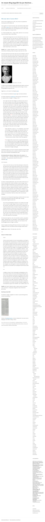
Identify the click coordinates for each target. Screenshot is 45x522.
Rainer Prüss (35, 486)
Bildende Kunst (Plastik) (37, 267)
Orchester (34, 388)
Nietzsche (34, 484)
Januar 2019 (35, 160)
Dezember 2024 (35, 61)
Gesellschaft (35, 296)
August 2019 (35, 150)
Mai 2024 (34, 70)
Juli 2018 (34, 168)
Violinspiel (34, 500)
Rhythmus (34, 411)
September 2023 (35, 81)
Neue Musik (35, 381)
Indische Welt (35, 312)
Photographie (35, 397)
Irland (34, 317)
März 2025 (34, 56)
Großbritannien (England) (37, 306)
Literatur (35, 348)
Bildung (34, 268)
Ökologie (34, 386)
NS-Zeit (34, 384)
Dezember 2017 (35, 178)
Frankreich (34, 285)
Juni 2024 (34, 69)
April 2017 (34, 189)
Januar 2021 (35, 126)
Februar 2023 (35, 91)
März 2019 (34, 157)
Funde (34, 289)
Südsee (34, 429)
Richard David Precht (38, 493)
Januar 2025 (35, 59)
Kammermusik (35, 328)
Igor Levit (41, 476)
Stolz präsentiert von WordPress (15, 519)
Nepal (34, 380)
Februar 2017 (35, 192)
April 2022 (34, 105)
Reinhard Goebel (36, 490)
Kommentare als (36, 511)
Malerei (34, 358)
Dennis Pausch (8, 323)
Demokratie (35, 468)
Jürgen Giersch (35, 327)
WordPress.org (35, 512)
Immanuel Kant (35, 477)
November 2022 (35, 95)
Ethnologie (34, 277)
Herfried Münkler (36, 476)
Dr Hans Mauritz (36, 470)
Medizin (34, 362)
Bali (33, 263)
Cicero (7, 27)
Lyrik (33, 356)
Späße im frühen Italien (12, 325)
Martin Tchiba (35, 482)
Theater (34, 434)
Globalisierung (35, 300)
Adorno (34, 461)
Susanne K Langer (36, 498)
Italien (34, 321)
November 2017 (35, 179)
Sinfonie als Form (36, 416)
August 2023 (35, 83)
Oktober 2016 (35, 197)
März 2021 (34, 123)
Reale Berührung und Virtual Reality (24, 8)
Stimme (34, 423)
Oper (33, 387)
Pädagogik (34, 391)
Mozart (34, 366)
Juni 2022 (34, 102)
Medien (34, 360)
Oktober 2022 (35, 97)
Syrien (34, 430)
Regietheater (35, 406)
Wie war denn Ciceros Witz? (9, 19)
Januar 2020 (35, 143)
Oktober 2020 (35, 130)
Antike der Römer (19, 322)
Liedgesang (35, 352)
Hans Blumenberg (37, 474)
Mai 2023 (34, 87)
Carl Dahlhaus (36, 466)
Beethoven (40, 461)
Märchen (34, 359)
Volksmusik (35, 448)
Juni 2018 (34, 169)
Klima (34, 335)
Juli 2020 (34, 134)
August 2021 (35, 116)
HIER (18, 91)
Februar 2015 (35, 225)
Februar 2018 (35, 175)
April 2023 (34, 88)
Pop (33, 401)
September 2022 (35, 98)
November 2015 (35, 213)
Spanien (34, 419)
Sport (34, 242)
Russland (34, 413)
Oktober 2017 (35, 181)
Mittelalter (34, 365)
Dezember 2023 (35, 77)
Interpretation (35, 314)
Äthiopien (35, 238)
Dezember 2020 (35, 128)
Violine (34, 443)
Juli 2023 (34, 84)
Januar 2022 (35, 109)
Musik (35, 349)
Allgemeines (35, 245)
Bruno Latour (36, 463)
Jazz (33, 324)
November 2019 (35, 146)
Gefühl (34, 291)
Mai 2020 (34, 137)
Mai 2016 (34, 204)
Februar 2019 (35, 158)
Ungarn (34, 440)
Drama (34, 275)
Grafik (34, 302)
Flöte (33, 284)
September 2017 (35, 182)
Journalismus (35, 326)
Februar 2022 (35, 108)
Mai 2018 (34, 171)
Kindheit (34, 330)
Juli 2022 (34, 101)
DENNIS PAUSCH (9, 318)
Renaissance (35, 409)
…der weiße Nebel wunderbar (38, 20)
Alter (33, 250)
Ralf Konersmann (36, 487)
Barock (34, 264)
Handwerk (34, 307)
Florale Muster (35, 282)
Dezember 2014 (35, 228)
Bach (37, 461)
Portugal (34, 402)
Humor (34, 309)
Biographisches (37, 376)
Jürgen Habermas (36, 481)
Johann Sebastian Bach (37, 479)
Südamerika (35, 426)
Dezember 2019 (35, 144)
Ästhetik (34, 395)
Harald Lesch (35, 475)
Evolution (34, 278)
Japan (34, 323)
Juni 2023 (34, 86)
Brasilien (34, 270)
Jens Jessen (40, 477)
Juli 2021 (34, 118)
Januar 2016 (35, 210)
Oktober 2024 (35, 63)
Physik (34, 398)
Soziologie (34, 418)
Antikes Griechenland (36, 256)
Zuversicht (34, 21)
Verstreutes (35, 247)
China (34, 273)
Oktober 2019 (35, 147)
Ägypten (34, 240)
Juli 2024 (34, 68)
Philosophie (35, 394)
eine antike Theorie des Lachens (17, 323)
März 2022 (34, 107)
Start (2, 8)
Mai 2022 (34, 104)
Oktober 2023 (35, 80)
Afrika (34, 239)
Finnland (34, 281)
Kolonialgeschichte (36, 337)
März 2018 (34, 174)
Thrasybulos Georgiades (37, 500)
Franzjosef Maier (36, 472)
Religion (34, 408)
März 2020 (34, 140)
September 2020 (35, 132)
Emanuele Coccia (37, 471)
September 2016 (35, 199)
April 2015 (34, 222)
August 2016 (35, 200)
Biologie (34, 379)
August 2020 (35, 133)
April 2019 (34, 155)
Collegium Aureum (37, 467)
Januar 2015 (35, 227)
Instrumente (35, 313)
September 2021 (35, 115)
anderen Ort (13, 96)
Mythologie (35, 370)
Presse (34, 404)
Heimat (34, 373)
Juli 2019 (34, 151)
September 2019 (35, 148)
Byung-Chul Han (38, 465)
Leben (34, 374)
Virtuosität (34, 446)
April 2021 (34, 122)
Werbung (34, 451)
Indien (34, 310)
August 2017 (35, 183)
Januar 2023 (35, 93)
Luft (33, 355)
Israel (34, 320)
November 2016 (35, 196)
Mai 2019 (34, 154)
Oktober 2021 (35, 114)
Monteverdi (40, 482)
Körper (34, 342)
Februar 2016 (35, 208)
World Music (35, 454)
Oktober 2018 (35, 164)
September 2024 (35, 65)
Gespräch (34, 298)
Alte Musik (34, 249)
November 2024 (35, 62)
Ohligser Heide (40, 484)
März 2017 (34, 190)
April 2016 (34, 206)
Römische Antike (35, 412)
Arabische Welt (35, 257)
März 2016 (34, 207)
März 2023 (34, 90)
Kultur (34, 345)
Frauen (34, 287)
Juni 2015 (34, 220)
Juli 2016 (34, 201)
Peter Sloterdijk (40, 485)
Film (33, 280)
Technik (34, 433)
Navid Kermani (36, 483)
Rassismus (35, 488)
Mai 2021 (34, 121)
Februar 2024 (35, 75)
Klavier (34, 333)
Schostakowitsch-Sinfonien (37, 415)
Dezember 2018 (35, 161)
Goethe (34, 473)
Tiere (33, 437)
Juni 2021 (34, 119)
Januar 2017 (35, 193)
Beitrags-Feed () (36, 510)
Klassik (34, 331)
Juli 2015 (34, 218)
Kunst (34, 347)
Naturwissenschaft (36, 377)
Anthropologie (35, 253)
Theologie (34, 436)
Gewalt (34, 299)
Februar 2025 (35, 58)
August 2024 (35, 66)
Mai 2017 (34, 187)
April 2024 (34, 72)
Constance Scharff (36, 467)
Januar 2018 (35, 176)
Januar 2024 (35, 76)
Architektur (35, 260)
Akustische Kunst (36, 243)
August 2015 (35, 217)
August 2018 (35, 167)
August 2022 (35, 100)
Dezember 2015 (35, 211)
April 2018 (34, 172)
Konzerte (34, 341)
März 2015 (34, 224)
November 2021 (35, 112)
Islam (34, 319)
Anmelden (34, 508)
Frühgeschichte (35, 288)
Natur (34, 372)
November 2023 (35, 79)
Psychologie (35, 405)
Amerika (34, 252)
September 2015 (35, 215)
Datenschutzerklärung (10, 8)
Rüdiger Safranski (37, 495)
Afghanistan (35, 236)
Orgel (34, 390)
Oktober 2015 (35, 214)
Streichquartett (35, 425)
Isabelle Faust (35, 477)
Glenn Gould (41, 472)
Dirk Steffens (35, 469)
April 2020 (34, 139)
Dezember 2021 (35, 111)
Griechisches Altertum (36, 305)
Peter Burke (6, 325)
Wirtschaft (34, 453)
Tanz (33, 432)
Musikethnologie (36, 367)
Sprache (34, 422)
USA (33, 441)
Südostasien (35, 427)
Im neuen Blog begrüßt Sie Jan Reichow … (17, 3)
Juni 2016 (34, 203)
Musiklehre (35, 369)
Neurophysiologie (36, 383)
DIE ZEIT (38, 468)
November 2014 (35, 229)
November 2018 (35, 162)
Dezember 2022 (35, 94)
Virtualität (34, 444)
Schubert (35, 496)
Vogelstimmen (35, 447)
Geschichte (35, 295)
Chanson (34, 271)
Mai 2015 (34, 221)
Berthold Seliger (38, 462)
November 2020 (35, 129)
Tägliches (35, 246)
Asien (34, 261)
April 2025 (34, 55)
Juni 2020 (34, 136)
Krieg (33, 344)
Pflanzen (34, 393)
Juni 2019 (34, 153)
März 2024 (34, 73)
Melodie (34, 363)
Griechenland (35, 303)
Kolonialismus (35, 338)
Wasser (34, 450)
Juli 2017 (34, 185)
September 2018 (35, 165)
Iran (33, 316)
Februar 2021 (35, 125)
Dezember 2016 (35, 194)
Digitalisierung (35, 274)
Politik (34, 400)
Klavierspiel (35, 334)
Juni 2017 (34, 186)
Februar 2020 (35, 141)
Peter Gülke (35, 485)
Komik (34, 340)
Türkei (34, 439)
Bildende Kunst (35, 266)
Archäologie (35, 259)
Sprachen (35, 351)
